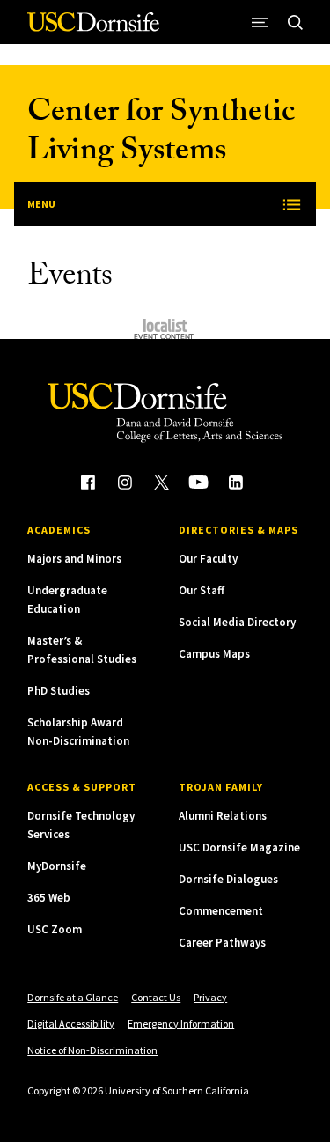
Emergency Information (181, 1023)
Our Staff (201, 590)
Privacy (210, 997)
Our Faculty (208, 558)
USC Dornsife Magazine (239, 847)
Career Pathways (222, 942)
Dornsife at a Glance (72, 997)
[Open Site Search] (295, 22)
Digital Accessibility (70, 1023)
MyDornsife (56, 865)
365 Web (48, 897)
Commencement (221, 910)
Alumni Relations (223, 815)
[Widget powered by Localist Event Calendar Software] (165, 329)
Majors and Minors (74, 558)
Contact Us (155, 997)
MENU (41, 203)
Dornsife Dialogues (228, 879)
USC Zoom (54, 929)
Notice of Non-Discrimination (92, 1050)
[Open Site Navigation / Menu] (260, 22)
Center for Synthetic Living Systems (161, 134)
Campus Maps (214, 653)
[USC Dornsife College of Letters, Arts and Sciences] (93, 28)
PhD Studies (58, 690)
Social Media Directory (237, 622)
